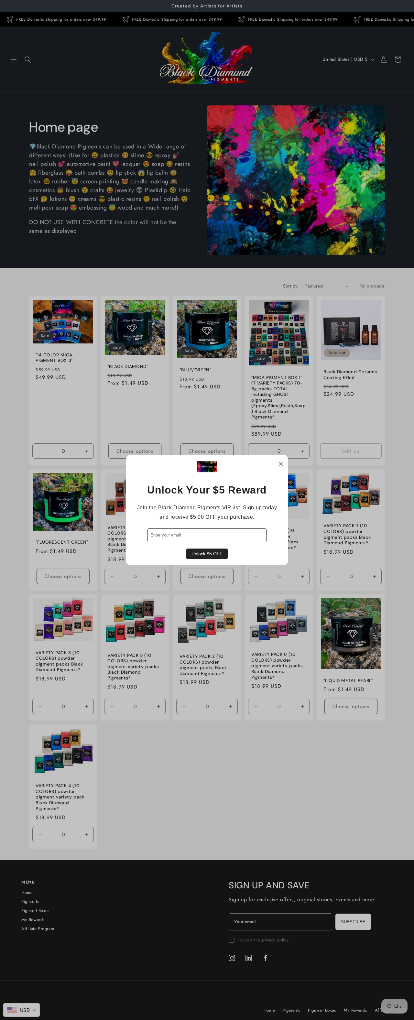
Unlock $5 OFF (207, 553)
